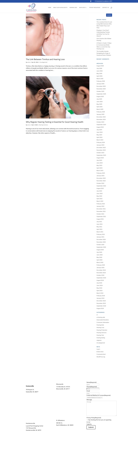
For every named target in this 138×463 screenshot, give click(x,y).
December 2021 (101, 209)
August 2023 (100, 157)
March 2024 (100, 140)
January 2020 (100, 267)
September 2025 (101, 94)
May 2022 (99, 196)
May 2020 (99, 257)
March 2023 (100, 170)
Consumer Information (103, 322)
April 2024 (99, 137)
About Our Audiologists (60, 7)
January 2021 (100, 237)
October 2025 (100, 91)
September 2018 (101, 306)
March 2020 (100, 262)
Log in (98, 349)
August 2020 (100, 249)
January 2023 (100, 175)
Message (89, 400)
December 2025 (101, 86)
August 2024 (100, 127)
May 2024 (99, 135)
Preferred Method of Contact (99, 395)
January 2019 (100, 298)
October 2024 (100, 122)
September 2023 (101, 155)
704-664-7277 (60, 391)
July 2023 (99, 160)
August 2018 (100, 308)
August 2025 (100, 96)
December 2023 (101, 147)
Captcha (89, 424)
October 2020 (100, 244)
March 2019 (100, 293)
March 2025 (100, 109)
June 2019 (100, 285)
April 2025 (99, 106)
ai (97, 314)
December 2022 (101, 178)
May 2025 (99, 104)
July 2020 (99, 252)
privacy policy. (95, 422)
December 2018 (101, 300)
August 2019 (100, 280)
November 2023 (101, 150)
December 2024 (101, 117)
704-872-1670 (30, 394)
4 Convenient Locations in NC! (103, 1)
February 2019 (101, 295)
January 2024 (100, 145)
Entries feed (100, 351)
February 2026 (101, 81)
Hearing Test (100, 335)
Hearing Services (43, 125)
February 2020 (101, 265)
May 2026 (99, 73)
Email (88, 391)
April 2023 (99, 168)
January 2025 (100, 114)
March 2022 (100, 201)
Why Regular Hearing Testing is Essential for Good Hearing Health (54, 122)
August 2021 (100, 219)
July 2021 (99, 221)
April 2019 (99, 290)
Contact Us (105, 7)
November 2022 (101, 180)
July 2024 (99, 129)
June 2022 (100, 193)
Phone (92, 387)
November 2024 (101, 119)
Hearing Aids (73, 7)
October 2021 (100, 214)
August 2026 (100, 66)
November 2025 (101, 89)
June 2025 (100, 101)
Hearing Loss (100, 327)
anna (28, 62)
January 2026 (100, 83)
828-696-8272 (30, 432)
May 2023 (99, 165)
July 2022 (99, 191)
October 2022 (100, 183)
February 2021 (101, 234)
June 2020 (100, 255)
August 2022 (100, 188)
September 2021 (101, 216)
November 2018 (101, 303)
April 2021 (99, 229)
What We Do (82, 7)
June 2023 (100, 163)
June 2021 (100, 224)
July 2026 (99, 68)
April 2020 (99, 260)
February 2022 (101, 203)
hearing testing (101, 337)
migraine (99, 340)
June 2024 (100, 132)
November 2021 (101, 211)
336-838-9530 (60, 428)
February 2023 (101, 173)
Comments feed (101, 354)
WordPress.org (101, 357)
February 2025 (101, 112)
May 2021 (99, 226)
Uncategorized (43, 62)
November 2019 (101, 272)
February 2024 (101, 142)
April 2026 (99, 76)
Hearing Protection (102, 330)
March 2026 (100, 78)
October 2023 (100, 152)
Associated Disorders (103, 320)
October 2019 (100, 275)
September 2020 (101, 247)
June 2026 (100, 71)
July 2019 (99, 283)
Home (49, 7)
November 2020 (101, 242)
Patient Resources (94, 7)
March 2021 (100, 232)
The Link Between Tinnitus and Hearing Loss (45, 59)
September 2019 (101, 278)
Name (91, 382)
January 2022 (100, 206)
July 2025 (99, 99)
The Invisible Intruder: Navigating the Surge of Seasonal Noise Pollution (104, 53)
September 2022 (101, 186)
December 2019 (101, 270)
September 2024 (101, 124)
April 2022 (99, 198)
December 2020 (101, 239)
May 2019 (99, 288)
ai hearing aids (101, 317)
